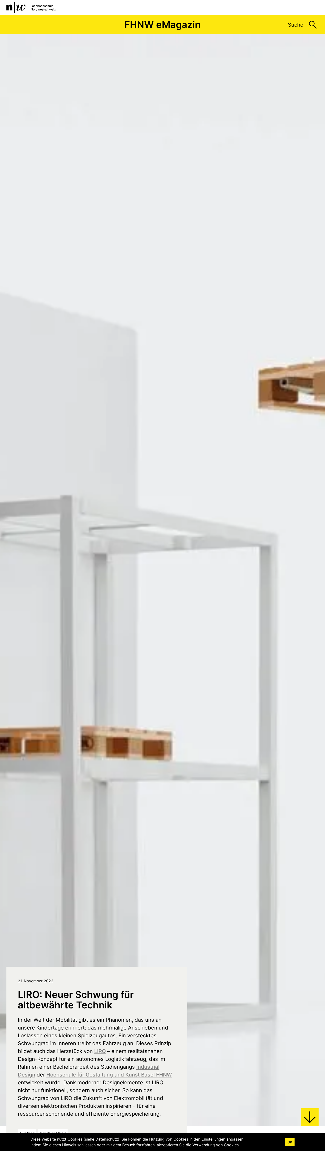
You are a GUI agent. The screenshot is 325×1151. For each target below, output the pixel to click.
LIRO (100, 1051)
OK (289, 1142)
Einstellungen (213, 1139)
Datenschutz (106, 1139)
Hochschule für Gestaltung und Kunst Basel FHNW (109, 1075)
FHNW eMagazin (162, 24)
